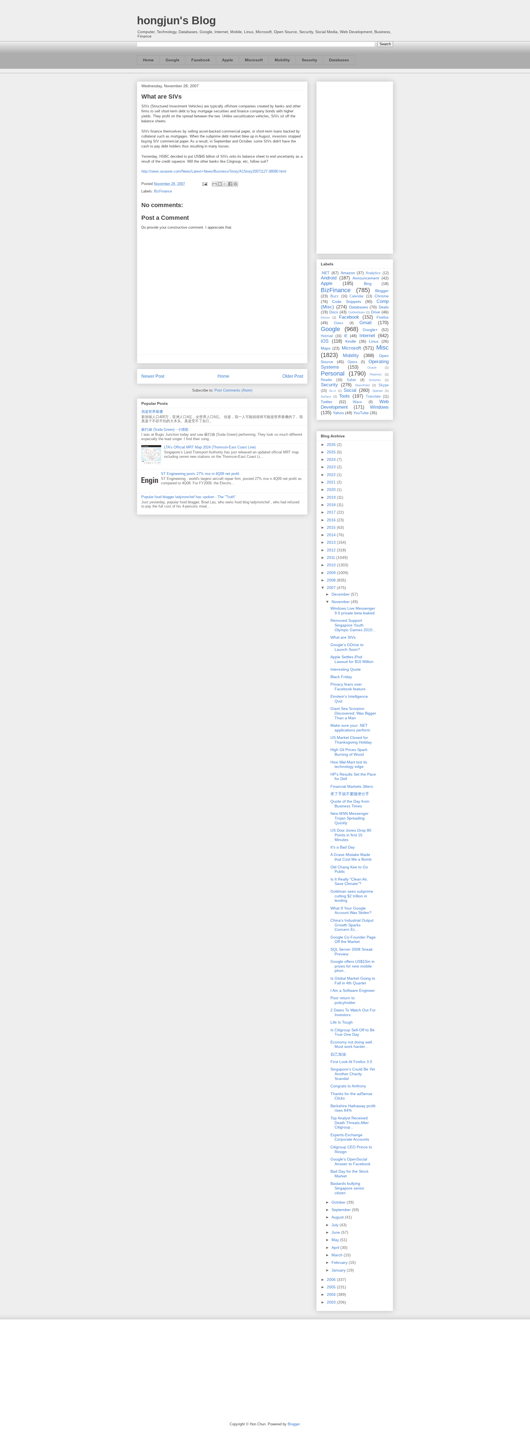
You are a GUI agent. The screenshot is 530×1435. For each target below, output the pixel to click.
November (341, 601)
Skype (383, 385)
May (336, 1240)
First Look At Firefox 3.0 (351, 1061)
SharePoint (362, 385)
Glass (338, 323)
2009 (332, 572)
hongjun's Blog (176, 20)
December (341, 594)
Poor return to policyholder (343, 1000)
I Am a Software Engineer (352, 990)
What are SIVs (343, 637)
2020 (332, 489)
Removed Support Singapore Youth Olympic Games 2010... (353, 625)
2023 (332, 467)
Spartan (377, 390)
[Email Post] (204, 184)
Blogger (382, 291)
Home (148, 60)
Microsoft (254, 60)
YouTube (361, 413)
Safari (351, 380)
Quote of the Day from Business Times (349, 803)
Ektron (325, 317)
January (339, 1270)
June (336, 1232)
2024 (332, 459)
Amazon (348, 273)
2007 (332, 587)
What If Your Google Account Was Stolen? (351, 910)
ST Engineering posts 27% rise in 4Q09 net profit (200, 474)
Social (350, 390)
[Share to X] (225, 184)
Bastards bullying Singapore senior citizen (347, 1188)
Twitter (326, 402)
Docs (333, 312)
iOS (324, 341)
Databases (339, 60)
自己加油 (338, 1054)
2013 (332, 542)
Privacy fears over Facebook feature (347, 686)
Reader (326, 380)
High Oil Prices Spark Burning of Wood (348, 752)
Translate (373, 396)
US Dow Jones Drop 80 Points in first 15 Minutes (350, 835)
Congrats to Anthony (348, 1086)
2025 (332, 452)
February (340, 1262)
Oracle (372, 367)
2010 (332, 565)
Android (328, 278)
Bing (368, 283)
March (338, 1255)
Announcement (366, 278)
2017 (332, 512)
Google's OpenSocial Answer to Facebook (350, 1161)
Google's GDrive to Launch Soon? (347, 647)
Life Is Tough (341, 1022)
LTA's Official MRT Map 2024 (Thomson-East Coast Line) (210, 447)
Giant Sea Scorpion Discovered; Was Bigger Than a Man (353, 713)
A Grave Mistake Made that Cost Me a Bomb (351, 856)
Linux (373, 341)
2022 (332, 474)
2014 (332, 535)
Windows (379, 407)
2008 (332, 580)
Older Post (292, 376)
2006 (332, 1279)
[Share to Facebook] (230, 184)
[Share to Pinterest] (235, 184)
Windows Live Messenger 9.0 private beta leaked (352, 610)
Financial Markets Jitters (351, 786)
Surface (326, 396)
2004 (332, 1294)
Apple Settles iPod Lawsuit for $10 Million (351, 659)
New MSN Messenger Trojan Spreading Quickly (349, 818)
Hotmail (327, 336)
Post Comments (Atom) (233, 390)
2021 (332, 482)
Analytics (373, 273)
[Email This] (214, 184)
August (338, 1217)
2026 (332, 444)
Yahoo (338, 413)
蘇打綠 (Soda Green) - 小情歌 (165, 429)
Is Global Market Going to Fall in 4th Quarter (352, 980)
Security (309, 60)
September (342, 1209)
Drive (375, 312)
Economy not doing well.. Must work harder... (352, 1044)
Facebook (200, 60)
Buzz (334, 296)
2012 (332, 550)
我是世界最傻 (152, 411)
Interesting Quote (345, 669)
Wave (357, 402)
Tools (344, 396)
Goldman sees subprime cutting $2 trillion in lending (351, 896)
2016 (332, 520)
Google (172, 60)
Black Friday (341, 677)
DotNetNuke (356, 312)
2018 (332, 505)
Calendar (356, 296)
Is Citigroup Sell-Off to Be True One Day (352, 1032)
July (336, 1225)
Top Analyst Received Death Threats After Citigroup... (349, 1123)
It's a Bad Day (342, 847)
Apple (227, 60)
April (336, 1247)
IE (346, 336)
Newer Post (152, 376)
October (339, 1202)
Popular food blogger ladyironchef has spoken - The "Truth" (188, 497)
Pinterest (375, 374)
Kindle (350, 341)
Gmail (365, 322)
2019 (332, 497)
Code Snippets (346, 301)
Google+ (370, 329)
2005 (332, 1287)
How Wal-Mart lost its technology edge (348, 764)
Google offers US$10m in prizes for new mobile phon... (352, 966)
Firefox (383, 317)
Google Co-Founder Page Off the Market (353, 939)
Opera (352, 362)
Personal (332, 373)
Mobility (282, 60)
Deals (384, 307)
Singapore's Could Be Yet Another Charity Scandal (352, 1074)
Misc (382, 347)
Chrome (382, 296)
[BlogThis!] (219, 184)
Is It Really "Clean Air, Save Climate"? (349, 881)
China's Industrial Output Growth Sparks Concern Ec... (351, 925)
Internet (367, 335)
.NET (325, 273)
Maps (325, 348)
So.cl (332, 390)
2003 (332, 1302)
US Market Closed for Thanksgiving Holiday (351, 739)
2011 (331, 557)
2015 (332, 527)
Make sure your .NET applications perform (350, 727)
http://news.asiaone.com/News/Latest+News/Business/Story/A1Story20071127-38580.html (213, 171)
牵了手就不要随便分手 (349, 794)
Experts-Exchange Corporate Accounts (349, 1137)
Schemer (375, 380)
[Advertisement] (355, 166)
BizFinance (163, 191)
